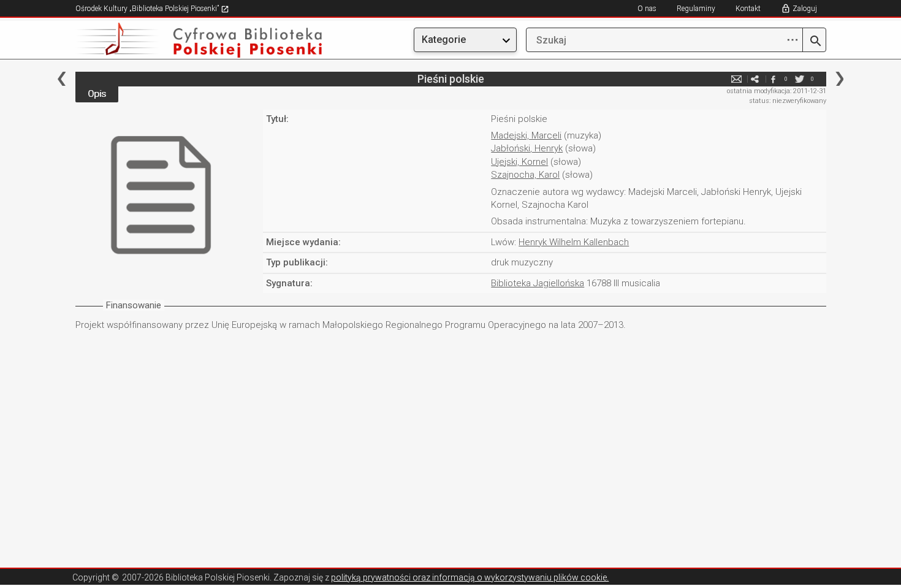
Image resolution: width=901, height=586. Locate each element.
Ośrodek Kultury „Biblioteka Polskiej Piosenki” (148, 8)
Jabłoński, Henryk (527, 148)
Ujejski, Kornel (519, 161)
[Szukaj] (814, 42)
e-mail (737, 79)
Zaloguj (805, 8)
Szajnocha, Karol (525, 174)
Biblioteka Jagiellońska (537, 283)
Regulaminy (696, 8)
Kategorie (444, 39)
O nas (646, 8)
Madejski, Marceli (526, 135)
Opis (97, 93)
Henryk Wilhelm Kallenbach (574, 242)
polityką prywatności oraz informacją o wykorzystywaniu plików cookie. (470, 577)
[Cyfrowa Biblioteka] (188, 40)
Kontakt (748, 8)
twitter (800, 79)
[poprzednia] (62, 79)
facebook (773, 79)
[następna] (839, 79)
